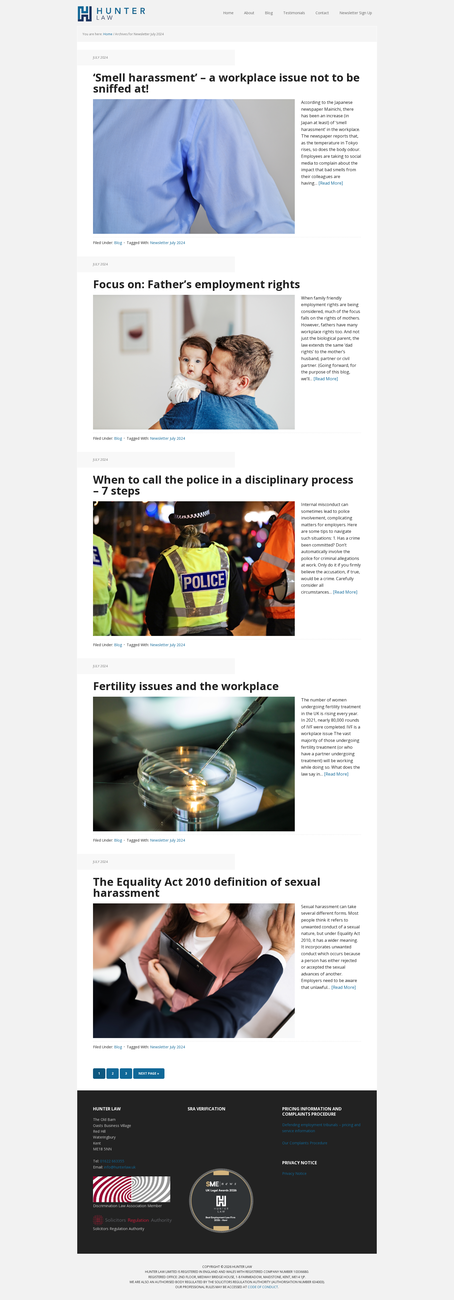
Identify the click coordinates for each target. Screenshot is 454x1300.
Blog (118, 242)
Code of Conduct (263, 1287)
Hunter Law (111, 13)
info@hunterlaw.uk (120, 1167)
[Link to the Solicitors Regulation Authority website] (132, 1222)
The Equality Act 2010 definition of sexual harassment (207, 887)
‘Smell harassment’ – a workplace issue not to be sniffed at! (226, 83)
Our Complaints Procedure (304, 1142)
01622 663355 (112, 1161)
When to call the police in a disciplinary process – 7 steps (223, 485)
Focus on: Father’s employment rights (196, 283)
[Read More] (330, 183)
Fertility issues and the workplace (186, 685)
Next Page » (148, 1073)
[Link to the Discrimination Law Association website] (131, 1199)
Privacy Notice (294, 1173)
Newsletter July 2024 (167, 242)
